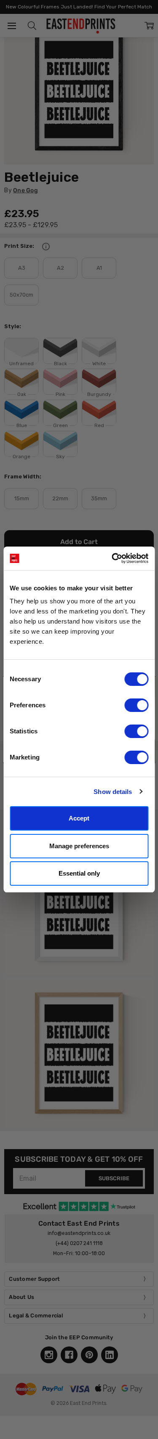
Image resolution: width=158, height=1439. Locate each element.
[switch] (136, 705)
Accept (79, 818)
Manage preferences (79, 846)
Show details (113, 791)
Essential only (79, 873)
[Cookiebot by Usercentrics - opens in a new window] (112, 558)
